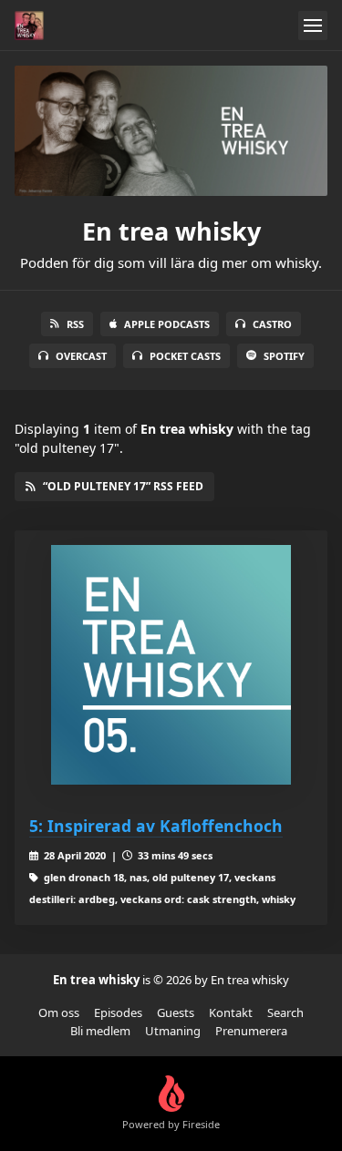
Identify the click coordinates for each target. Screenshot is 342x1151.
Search (285, 1012)
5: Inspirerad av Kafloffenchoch (156, 826)
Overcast (81, 356)
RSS (75, 324)
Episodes (118, 1012)
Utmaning (173, 1031)
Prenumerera (251, 1031)
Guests (175, 1012)
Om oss (58, 1012)
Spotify (284, 356)
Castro (272, 324)
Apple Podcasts (167, 324)
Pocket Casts (185, 356)
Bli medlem (100, 1031)
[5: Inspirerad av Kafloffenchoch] (171, 665)
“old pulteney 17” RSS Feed (123, 486)
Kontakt (231, 1012)
